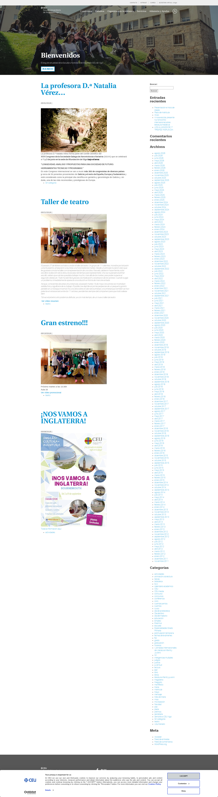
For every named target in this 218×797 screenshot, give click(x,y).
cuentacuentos (160, 603)
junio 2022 (158, 273)
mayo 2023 (159, 249)
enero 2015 (159, 480)
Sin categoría (50, 183)
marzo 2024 (159, 224)
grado (156, 640)
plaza (156, 709)
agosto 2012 (159, 539)
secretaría (158, 714)
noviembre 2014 (161, 485)
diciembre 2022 (161, 261)
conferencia (159, 598)
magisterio (158, 680)
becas (157, 579)
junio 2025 (158, 187)
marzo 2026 (159, 165)
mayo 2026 (159, 160)
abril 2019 (158, 364)
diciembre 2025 (161, 173)
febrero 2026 (159, 168)
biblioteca (158, 581)
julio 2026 (158, 155)
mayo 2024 (159, 219)
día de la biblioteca (162, 611)
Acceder (158, 737)
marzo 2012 (159, 551)
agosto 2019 (159, 355)
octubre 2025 (160, 178)
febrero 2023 (159, 256)
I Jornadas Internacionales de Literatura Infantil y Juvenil (165, 650)
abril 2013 (158, 522)
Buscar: (153, 84)
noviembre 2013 (161, 512)
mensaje (158, 694)
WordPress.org (160, 744)
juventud (158, 665)
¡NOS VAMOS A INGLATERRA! (64, 418)
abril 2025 (158, 192)
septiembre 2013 (161, 517)
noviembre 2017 (161, 404)
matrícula (158, 689)
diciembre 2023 (161, 232)
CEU (156, 589)
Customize (182, 783)
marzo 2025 (159, 195)
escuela (157, 626)
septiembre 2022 (161, 269)
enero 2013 (159, 529)
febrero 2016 (159, 450)
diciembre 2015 (161, 455)
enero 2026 (159, 170)
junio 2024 (158, 217)
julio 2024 (158, 215)
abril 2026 (158, 163)
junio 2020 (158, 330)
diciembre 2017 (161, 401)
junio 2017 (158, 414)
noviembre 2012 (161, 534)
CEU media (159, 591)
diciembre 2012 (161, 532)
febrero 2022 (159, 283)
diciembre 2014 (161, 482)
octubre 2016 (160, 433)
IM (155, 655)
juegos (157, 660)
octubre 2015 (160, 460)
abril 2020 (158, 335)
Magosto (158, 682)
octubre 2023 (160, 237)
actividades (159, 574)
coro (156, 601)
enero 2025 (159, 200)
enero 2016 (159, 453)
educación (159, 618)
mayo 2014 (159, 497)
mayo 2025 (159, 190)
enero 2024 (159, 229)
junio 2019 (158, 360)
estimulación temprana (164, 633)
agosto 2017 (159, 411)
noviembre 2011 (161, 561)
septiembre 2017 (161, 409)
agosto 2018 (159, 384)
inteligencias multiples (163, 658)
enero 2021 (159, 313)
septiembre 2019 (161, 352)
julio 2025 (158, 185)
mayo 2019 (159, 362)
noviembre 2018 (161, 377)
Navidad (157, 704)
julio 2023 (158, 244)
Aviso (156, 115)
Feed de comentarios (163, 742)
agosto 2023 (159, 242)
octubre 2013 (160, 514)
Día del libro (159, 613)
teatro (156, 721)
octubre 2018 (160, 379)
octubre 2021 (160, 293)
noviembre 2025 (161, 175)
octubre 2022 (160, 266)
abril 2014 (158, 500)
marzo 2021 (159, 308)
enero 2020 (159, 342)
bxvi (156, 584)
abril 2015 (158, 473)
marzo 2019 (159, 367)
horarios (157, 645)
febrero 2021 (159, 310)
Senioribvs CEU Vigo (163, 717)
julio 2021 (158, 298)
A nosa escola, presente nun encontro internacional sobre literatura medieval (164, 121)
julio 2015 (158, 465)
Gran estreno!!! (64, 323)
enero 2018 (159, 399)
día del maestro (160, 616)
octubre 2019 (160, 350)
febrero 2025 (159, 197)
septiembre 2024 (161, 210)
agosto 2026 (159, 153)
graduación (159, 643)
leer (156, 670)
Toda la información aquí (51, 529)
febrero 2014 (159, 505)
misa (156, 699)
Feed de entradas (161, 739)
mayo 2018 (159, 391)
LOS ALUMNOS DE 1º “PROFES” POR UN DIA (163, 128)
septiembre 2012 (161, 536)
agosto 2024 (159, 212)
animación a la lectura (163, 576)
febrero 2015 (159, 477)
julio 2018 (158, 387)
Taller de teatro (65, 202)
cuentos (157, 606)
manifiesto (158, 685)
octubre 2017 (160, 406)
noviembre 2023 (161, 234)
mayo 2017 (159, 416)
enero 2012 (159, 556)
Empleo (157, 621)
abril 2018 (158, 394)
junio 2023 (158, 246)
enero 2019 (159, 372)
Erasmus (158, 623)
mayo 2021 (159, 303)
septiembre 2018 (161, 382)
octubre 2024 (160, 207)
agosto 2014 (159, 492)
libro (156, 672)
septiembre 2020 (161, 323)
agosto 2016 (159, 438)
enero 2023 (159, 259)
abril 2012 (158, 549)
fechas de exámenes (163, 635)
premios (157, 712)
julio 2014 (158, 495)
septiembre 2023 (161, 239)
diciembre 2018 (161, 374)
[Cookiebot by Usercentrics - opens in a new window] (30, 792)
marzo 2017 (159, 421)
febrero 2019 (159, 369)
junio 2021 (158, 300)
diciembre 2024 (161, 202)
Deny (184, 791)
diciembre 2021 (161, 288)
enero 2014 (159, 507)
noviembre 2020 (161, 318)
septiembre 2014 (161, 490)
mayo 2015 (159, 470)
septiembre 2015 (161, 463)
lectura (157, 667)
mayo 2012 (159, 546)
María (156, 687)
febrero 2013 (159, 527)
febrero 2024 (159, 227)
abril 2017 (158, 419)
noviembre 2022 (161, 264)
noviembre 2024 (161, 205)
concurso (158, 594)
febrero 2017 (159, 423)
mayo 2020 (159, 332)
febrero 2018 (159, 396)
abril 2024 (158, 222)
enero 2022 (159, 286)
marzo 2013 (159, 524)
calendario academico (163, 586)
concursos (158, 596)
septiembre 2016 (161, 436)
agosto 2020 (159, 325)
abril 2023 (158, 251)
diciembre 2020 (161, 315)
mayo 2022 (159, 276)
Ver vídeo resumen (50, 301)
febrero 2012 (159, 554)
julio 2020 (158, 328)
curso (156, 608)
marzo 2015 (159, 475)
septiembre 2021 (161, 296)
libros (156, 675)
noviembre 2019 (161, 347)
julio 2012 (158, 541)
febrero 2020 (159, 340)
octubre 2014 (160, 487)
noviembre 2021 (161, 291)
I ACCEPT (184, 776)
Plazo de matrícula (162, 112)
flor (155, 638)
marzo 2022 (159, 281)
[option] (109, 40)
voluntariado (159, 724)
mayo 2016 (159, 443)
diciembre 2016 (161, 428)
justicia (157, 662)
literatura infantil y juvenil (164, 677)
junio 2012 (158, 544)
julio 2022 (158, 271)
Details (48, 790)
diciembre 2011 (161, 559)
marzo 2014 (159, 502)
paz (155, 707)
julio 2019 (158, 357)
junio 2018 (158, 389)
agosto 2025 (159, 183)
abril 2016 (158, 445)
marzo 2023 (159, 254)
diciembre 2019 (161, 345)
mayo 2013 (159, 519)
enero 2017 (159, 426)
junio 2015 (158, 468)
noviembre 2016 (161, 431)
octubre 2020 (160, 320)
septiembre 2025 (161, 180)
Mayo (156, 692)
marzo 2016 (159, 448)
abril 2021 (158, 305)
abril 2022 (158, 278)
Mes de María (160, 697)
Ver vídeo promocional (51, 392)
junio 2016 (158, 441)
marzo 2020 (159, 337)
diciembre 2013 (161, 509)
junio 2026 (158, 158)
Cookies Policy (154, 784)
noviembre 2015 (161, 458)
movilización (159, 702)
